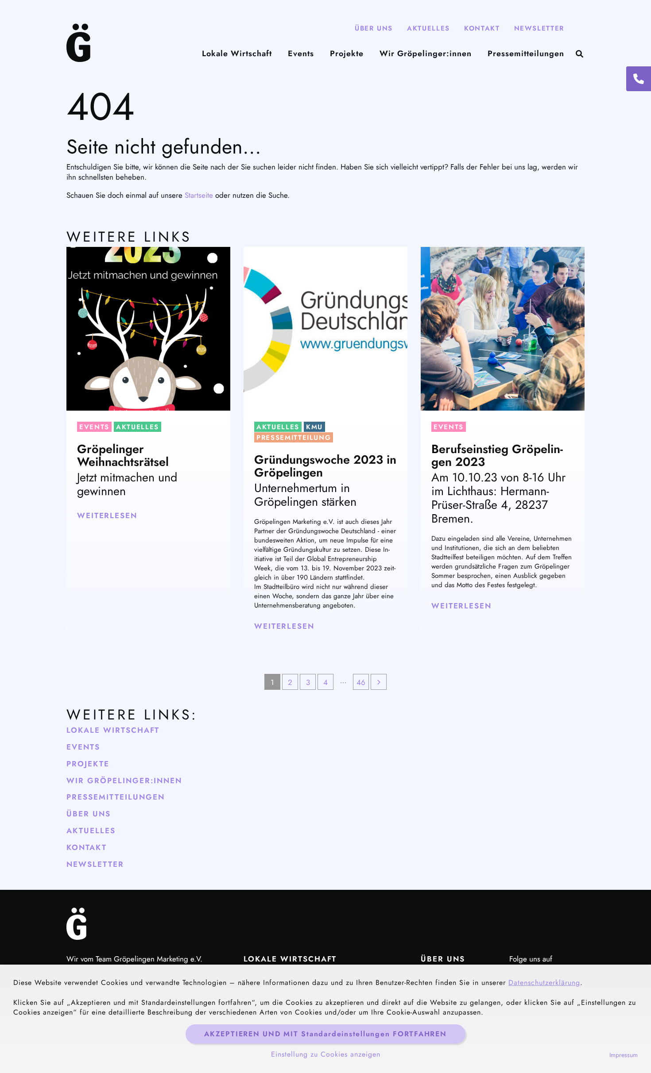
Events (301, 53)
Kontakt (482, 28)
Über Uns (374, 28)
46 (360, 682)
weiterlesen (107, 515)
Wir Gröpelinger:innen (426, 53)
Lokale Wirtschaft (237, 53)
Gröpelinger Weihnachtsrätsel (123, 455)
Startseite (199, 195)
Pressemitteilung (293, 437)
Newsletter (539, 28)
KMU (314, 427)
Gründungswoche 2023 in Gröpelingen (325, 466)
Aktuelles (428, 28)
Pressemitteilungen (526, 53)
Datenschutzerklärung (544, 982)
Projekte (347, 53)
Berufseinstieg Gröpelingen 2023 (497, 455)
